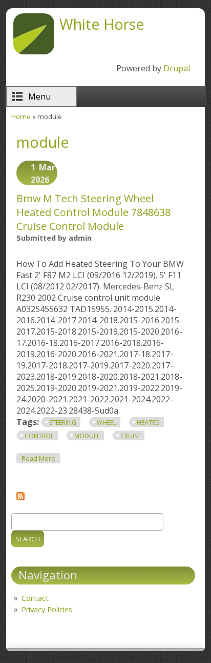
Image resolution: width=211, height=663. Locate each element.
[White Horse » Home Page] (33, 51)
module (87, 436)
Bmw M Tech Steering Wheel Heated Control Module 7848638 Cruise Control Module (93, 212)
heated (148, 422)
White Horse (101, 24)
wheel (106, 422)
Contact (35, 598)
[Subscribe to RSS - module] (20, 497)
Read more (41, 458)
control (39, 436)
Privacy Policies (47, 609)
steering (62, 422)
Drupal (176, 68)
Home (21, 116)
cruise (130, 436)
